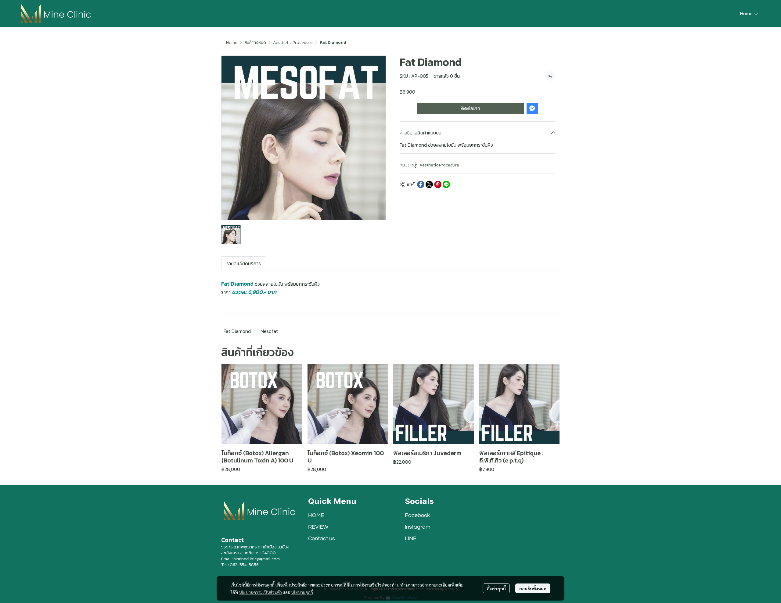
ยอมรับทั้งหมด (532, 588)
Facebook (417, 515)
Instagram (417, 527)
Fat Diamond (237, 331)
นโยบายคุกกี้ (302, 592)
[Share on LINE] (446, 184)
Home (231, 42)
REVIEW (318, 527)
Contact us (321, 538)
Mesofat (269, 331)
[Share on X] (429, 184)
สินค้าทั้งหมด (255, 42)
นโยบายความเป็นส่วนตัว (260, 592)
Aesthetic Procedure (293, 42)
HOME (316, 515)
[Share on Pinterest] (437, 184)
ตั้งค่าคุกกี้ (496, 588)
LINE (410, 538)
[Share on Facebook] (420, 184)
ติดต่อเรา (470, 108)
